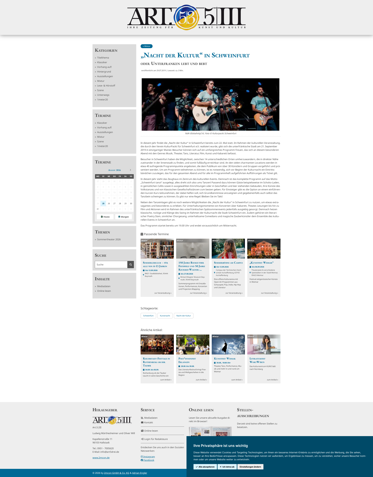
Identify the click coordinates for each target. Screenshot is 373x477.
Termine (103, 115)
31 (98, 209)
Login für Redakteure (156, 439)
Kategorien (106, 50)
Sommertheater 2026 (109, 239)
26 (109, 203)
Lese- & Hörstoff (106, 85)
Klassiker (102, 62)
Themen (102, 232)
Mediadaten (103, 286)
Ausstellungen (105, 76)
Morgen (125, 216)
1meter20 (102, 99)
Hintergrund (104, 71)
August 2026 (114, 170)
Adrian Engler (139, 473)
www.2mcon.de (101, 457)
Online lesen (104, 290)
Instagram (149, 456)
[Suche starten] (130, 264)
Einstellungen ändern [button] (250, 467)
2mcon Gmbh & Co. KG (116, 473)
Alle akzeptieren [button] (207, 467)
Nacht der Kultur (183, 315)
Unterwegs (103, 94)
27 (114, 203)
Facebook (148, 460)
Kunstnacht (165, 315)
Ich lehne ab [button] (228, 467)
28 (120, 203)
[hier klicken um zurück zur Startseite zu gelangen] (186, 17)
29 (125, 203)
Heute (106, 216)
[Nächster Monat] (130, 170)
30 (131, 203)
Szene (100, 90)
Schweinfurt (148, 315)
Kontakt (148, 422)
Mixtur (100, 81)
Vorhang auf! (104, 67)
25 (103, 203)
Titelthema (103, 57)
